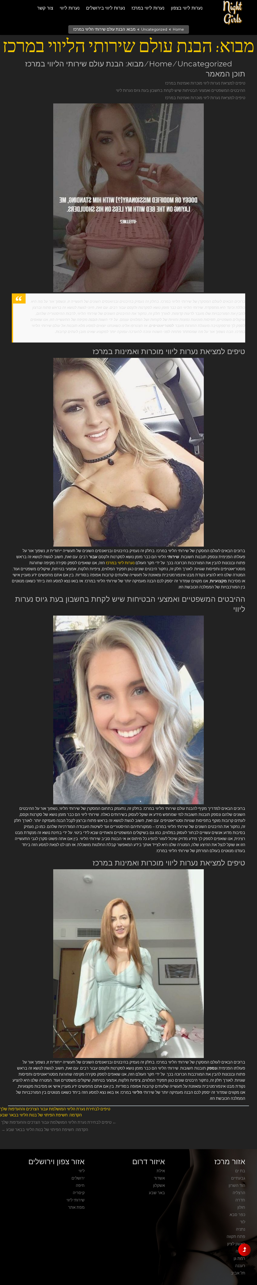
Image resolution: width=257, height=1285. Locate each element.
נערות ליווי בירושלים (105, 8)
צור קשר (45, 8)
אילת (161, 1170)
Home (178, 29)
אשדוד (159, 1178)
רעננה (240, 1265)
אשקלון (159, 1185)
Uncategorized (154, 29)
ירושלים (78, 1178)
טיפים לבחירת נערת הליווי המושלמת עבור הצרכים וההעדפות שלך (55, 1109)
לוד (242, 1222)
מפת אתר (76, 1207)
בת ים (240, 1170)
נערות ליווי (70, 8)
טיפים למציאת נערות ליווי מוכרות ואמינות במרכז (205, 83)
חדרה (240, 1200)
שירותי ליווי (76, 1200)
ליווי (82, 1170)
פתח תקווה (236, 1236)
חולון (241, 1207)
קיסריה (79, 1192)
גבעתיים (238, 1178)
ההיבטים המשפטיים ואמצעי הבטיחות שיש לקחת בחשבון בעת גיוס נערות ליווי (180, 90)
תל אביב (238, 1273)
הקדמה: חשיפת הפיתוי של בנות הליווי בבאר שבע (41, 1115)
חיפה (80, 1185)
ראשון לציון (236, 1243)
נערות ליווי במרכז (148, 8)
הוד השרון (237, 1185)
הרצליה (239, 1192)
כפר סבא (237, 1214)
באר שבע (157, 1192)
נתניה (240, 1229)
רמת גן (239, 1258)
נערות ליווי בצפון (187, 8)
